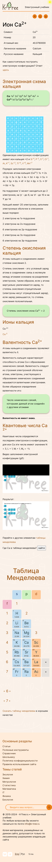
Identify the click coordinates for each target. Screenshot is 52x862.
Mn (29, 163)
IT (3, 792)
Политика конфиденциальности (20, 760)
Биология (7, 799)
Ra (26, 671)
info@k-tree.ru (32, 823)
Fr (16, 671)
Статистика (9, 785)
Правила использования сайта (19, 764)
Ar (4, 163)
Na (17, 633)
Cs (17, 662)
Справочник (9, 753)
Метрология (9, 781)
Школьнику (8, 757)
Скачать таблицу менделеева (19, 710)
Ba (26, 662)
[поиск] (49, 807)
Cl (47, 159)
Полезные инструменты (15, 750)
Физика (6, 796)
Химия (6, 778)
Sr (26, 652)
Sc (13, 163)
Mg (26, 633)
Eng (17, 854)
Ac (36, 671)
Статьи (6, 746)
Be (26, 623)
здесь (6, 69)
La (36, 662)
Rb (17, 652)
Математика (9, 788)
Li (16, 623)
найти (41, 548)
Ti (19, 163)
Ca (5, 334)
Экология (7, 774)
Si (32, 159)
